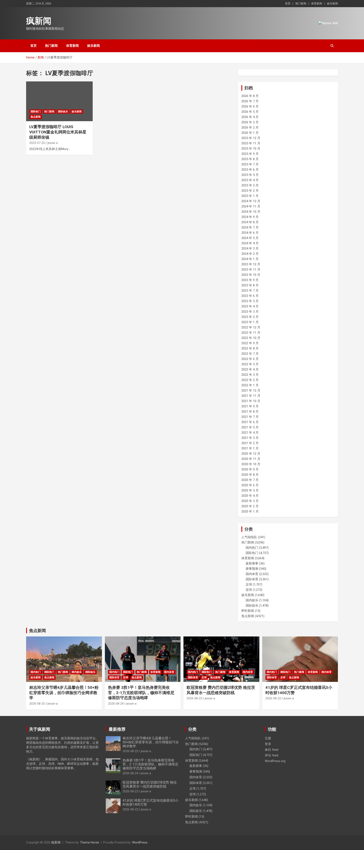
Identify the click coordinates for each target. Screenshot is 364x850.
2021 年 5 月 (250, 427)
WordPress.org (275, 761)
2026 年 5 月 (250, 112)
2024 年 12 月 (250, 201)
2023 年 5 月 (250, 301)
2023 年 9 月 (250, 280)
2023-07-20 (37, 143)
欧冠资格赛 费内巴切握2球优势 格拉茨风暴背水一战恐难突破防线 (221, 690)
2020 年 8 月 (250, 475)
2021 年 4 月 (250, 432)
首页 (287, 3)
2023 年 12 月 (250, 264)
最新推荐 (117, 729)
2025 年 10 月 (250, 148)
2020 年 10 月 (250, 464)
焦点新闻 (36, 116)
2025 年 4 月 (250, 180)
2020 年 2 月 (250, 506)
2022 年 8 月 (250, 348)
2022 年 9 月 (250, 343)
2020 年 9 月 (250, 469)
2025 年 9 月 (250, 154)
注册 (268, 738)
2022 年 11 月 (250, 333)
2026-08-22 (273, 698)
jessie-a (52, 143)
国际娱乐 (63, 111)
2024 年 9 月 (250, 217)
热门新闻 (300, 3)
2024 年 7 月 (250, 227)
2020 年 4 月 (250, 496)
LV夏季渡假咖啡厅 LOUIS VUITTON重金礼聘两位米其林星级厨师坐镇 (57, 131)
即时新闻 (247, 611)
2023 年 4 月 (250, 306)
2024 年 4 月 (250, 243)
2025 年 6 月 (250, 169)
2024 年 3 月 (250, 248)
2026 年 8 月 (250, 96)
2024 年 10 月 (250, 212)
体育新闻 (316, 3)
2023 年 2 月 (250, 317)
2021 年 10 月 (250, 401)
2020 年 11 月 (250, 459)
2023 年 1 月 (250, 322)
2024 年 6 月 (250, 233)
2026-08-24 (116, 703)
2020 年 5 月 (250, 490)
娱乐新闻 (332, 3)
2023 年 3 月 (250, 311)
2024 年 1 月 (250, 259)
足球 (249, 584)
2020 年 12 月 (250, 454)
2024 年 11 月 (250, 206)
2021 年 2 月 (250, 443)
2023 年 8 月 (250, 285)
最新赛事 (252, 563)
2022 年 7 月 (250, 354)
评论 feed (271, 755)
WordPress (139, 842)
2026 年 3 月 (250, 122)
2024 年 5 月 (250, 238)
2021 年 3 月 (250, 438)
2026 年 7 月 (250, 101)
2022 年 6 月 (250, 359)
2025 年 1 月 (250, 196)
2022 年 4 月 (250, 369)
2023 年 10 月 (250, 275)
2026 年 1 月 (250, 133)
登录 (268, 744)
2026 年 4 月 (250, 117)
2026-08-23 (194, 698)
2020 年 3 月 (250, 501)
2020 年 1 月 (250, 511)
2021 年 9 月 (250, 406)
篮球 (249, 590)
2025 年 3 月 (250, 185)
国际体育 (252, 579)
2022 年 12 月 (250, 327)
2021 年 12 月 (250, 390)
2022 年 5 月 (250, 364)
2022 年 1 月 (250, 385)
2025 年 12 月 (250, 138)
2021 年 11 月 (250, 396)
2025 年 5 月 (250, 175)
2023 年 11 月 (250, 269)
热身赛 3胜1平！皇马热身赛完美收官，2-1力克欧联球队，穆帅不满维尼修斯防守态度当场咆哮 (141, 692)
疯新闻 (38, 21)
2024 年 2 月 (250, 254)
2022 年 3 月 (250, 375)
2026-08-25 (37, 703)
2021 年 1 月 (250, 448)
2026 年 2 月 (250, 127)
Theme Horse (89, 842)
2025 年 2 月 (250, 191)
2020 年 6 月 (250, 485)
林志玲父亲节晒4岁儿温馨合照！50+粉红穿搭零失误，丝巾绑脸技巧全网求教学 (64, 692)
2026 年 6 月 (250, 106)
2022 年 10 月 (250, 338)
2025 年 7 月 (250, 164)
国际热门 (36, 111)
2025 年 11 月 (250, 143)
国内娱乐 (252, 600)
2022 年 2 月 (250, 380)
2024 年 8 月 (250, 222)
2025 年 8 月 (250, 159)
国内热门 (252, 548)
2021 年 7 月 (250, 417)
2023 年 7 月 (250, 290)
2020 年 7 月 (250, 480)
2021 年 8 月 (250, 411)
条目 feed (271, 750)
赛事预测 (252, 569)
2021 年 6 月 (250, 422)
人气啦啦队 (249, 537)
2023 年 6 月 (250, 296)
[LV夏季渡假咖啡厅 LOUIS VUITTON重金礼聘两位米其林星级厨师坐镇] (59, 101)
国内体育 (252, 574)
